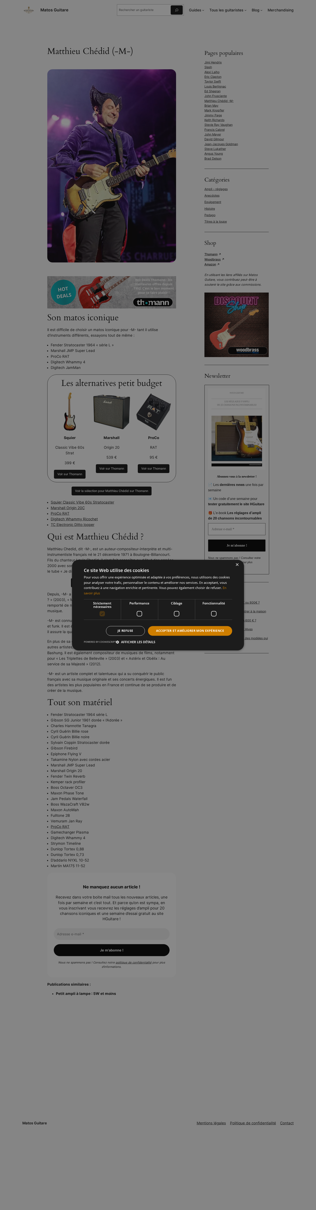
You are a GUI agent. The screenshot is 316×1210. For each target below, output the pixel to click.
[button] (135, 642)
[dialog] (158, 605)
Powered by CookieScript (100, 641)
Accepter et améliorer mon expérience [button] (190, 631)
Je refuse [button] (125, 631)
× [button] (237, 564)
